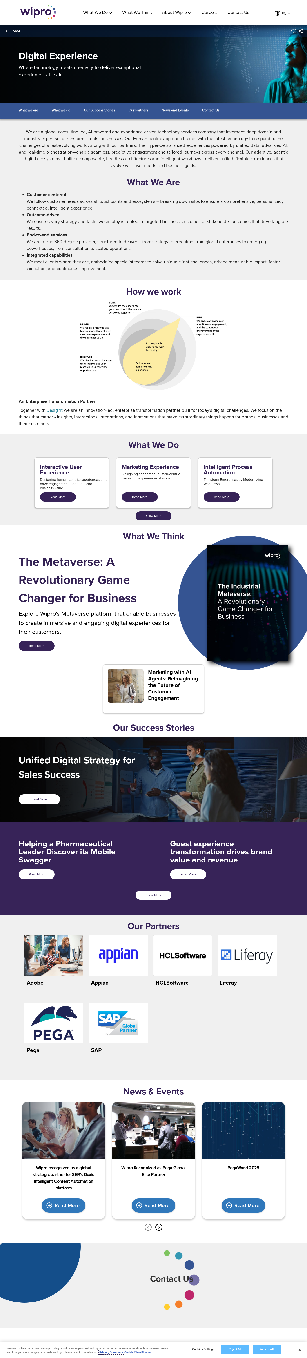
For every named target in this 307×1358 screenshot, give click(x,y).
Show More (153, 515)
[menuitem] (282, 13)
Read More (58, 497)
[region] (153, 1350)
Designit (55, 410)
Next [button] (158, 1227)
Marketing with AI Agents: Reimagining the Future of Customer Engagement (173, 685)
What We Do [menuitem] (95, 12)
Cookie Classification (137, 1352)
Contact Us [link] (238, 12)
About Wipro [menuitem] (174, 12)
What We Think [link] (137, 12)
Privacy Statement (111, 1352)
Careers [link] (209, 12)
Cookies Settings (203, 1349)
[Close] (300, 1350)
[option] (64, 1160)
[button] (293, 31)
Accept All (267, 1349)
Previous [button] (148, 1227)
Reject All (235, 1349)
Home (15, 31)
